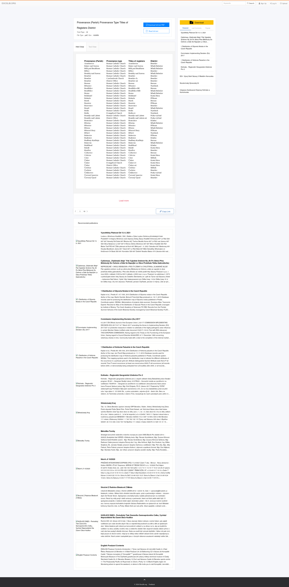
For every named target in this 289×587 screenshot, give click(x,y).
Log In (274, 3)
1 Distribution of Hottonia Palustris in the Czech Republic (125, 347)
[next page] (87, 211)
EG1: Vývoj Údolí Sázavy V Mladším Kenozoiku (196, 76)
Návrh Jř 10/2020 (108, 459)
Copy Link (166, 211)
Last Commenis (196, 28)
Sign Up (263, 3)
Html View (80, 46)
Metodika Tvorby (108, 431)
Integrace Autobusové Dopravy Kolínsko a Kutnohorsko (195, 91)
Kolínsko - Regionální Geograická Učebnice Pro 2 (122, 375)
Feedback (152, 584)
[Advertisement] (144, 13)
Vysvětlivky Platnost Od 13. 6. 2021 (116, 233)
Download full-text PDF (156, 25)
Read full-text (153, 31)
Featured (185, 28)
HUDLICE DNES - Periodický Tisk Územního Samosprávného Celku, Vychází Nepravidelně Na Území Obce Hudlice (133, 516)
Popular (207, 28)
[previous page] (75, 211)
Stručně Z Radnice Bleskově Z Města (116, 487)
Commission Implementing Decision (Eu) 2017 (120, 319)
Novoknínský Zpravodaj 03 (189, 83)
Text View (92, 46)
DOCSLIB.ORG (9, 3)
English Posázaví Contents (112, 545)
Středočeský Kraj (108, 403)
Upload (284, 3)
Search (251, 3)
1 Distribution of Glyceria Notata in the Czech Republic (124, 291)
